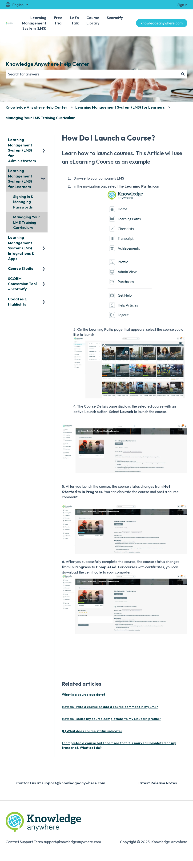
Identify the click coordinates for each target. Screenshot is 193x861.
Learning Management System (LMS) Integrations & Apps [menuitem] (21, 248)
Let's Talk (74, 20)
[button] (44, 140)
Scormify (115, 17)
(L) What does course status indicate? (92, 731)
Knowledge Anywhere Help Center (47, 63)
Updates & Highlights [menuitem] (17, 302)
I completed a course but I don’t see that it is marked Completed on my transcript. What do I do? (119, 745)
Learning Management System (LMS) (34, 23)
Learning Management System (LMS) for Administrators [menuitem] (22, 150)
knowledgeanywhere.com (162, 23)
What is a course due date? (83, 694)
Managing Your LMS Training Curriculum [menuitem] (26, 222)
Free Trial (58, 20)
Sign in (182, 4)
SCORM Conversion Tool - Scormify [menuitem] (22, 283)
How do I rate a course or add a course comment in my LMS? (110, 707)
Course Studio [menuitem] (20, 268)
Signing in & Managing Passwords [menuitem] (23, 201)
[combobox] (92, 74)
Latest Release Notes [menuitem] (157, 783)
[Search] (182, 74)
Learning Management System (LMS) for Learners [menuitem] (20, 178)
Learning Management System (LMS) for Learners (120, 107)
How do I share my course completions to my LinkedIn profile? (111, 719)
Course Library (92, 20)
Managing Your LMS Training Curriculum (40, 117)
